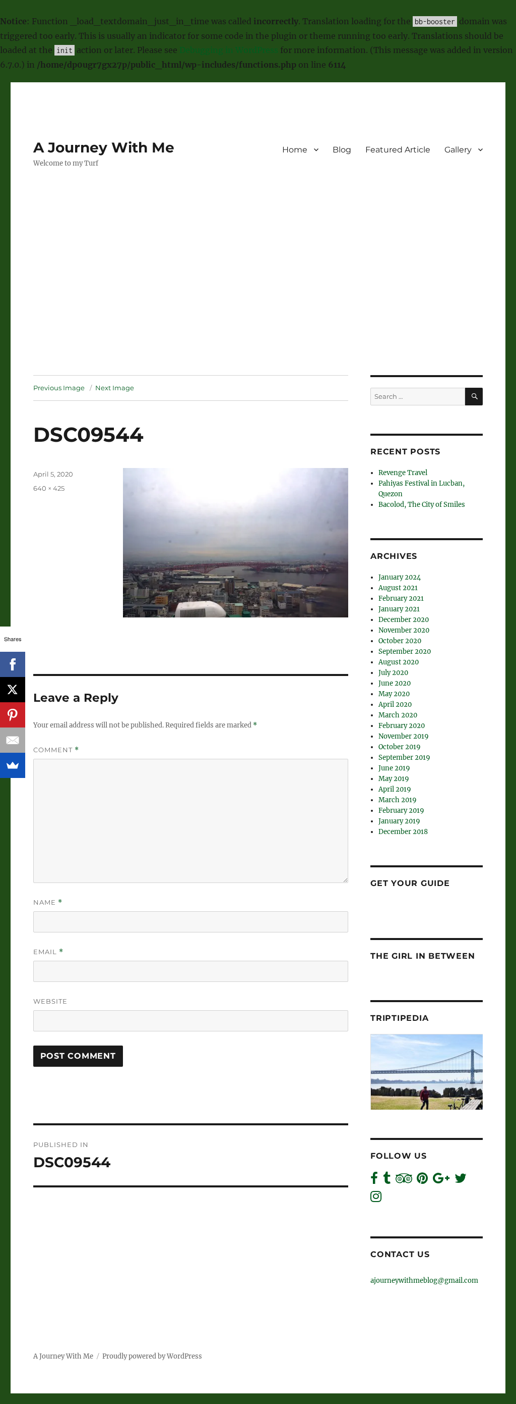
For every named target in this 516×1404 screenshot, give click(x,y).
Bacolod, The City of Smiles (421, 504)
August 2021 (398, 588)
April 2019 (394, 789)
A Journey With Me (103, 147)
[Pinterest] (12, 714)
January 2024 (399, 577)
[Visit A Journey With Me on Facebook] (374, 1180)
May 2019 (393, 778)
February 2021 (401, 598)
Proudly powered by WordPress (152, 1356)
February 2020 (401, 725)
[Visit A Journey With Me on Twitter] (461, 1180)
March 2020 (397, 715)
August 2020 (398, 662)
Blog (342, 149)
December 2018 (403, 831)
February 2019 (401, 810)
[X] (12, 689)
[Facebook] (12, 664)
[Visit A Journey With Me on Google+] (441, 1180)
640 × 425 (48, 488)
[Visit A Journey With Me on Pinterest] (422, 1180)
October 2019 (399, 747)
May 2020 (394, 694)
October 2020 (399, 641)
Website (50, 1001)
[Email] (12, 740)
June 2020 (394, 683)
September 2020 (404, 651)
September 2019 (404, 757)
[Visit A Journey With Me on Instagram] (375, 1198)
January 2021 (399, 609)
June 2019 (394, 768)
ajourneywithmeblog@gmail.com (424, 1280)
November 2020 (403, 630)
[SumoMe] (12, 765)
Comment (56, 750)
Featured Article (397, 149)
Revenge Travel (402, 473)
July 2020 (393, 672)
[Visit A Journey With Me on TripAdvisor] (404, 1180)
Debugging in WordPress (228, 50)
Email (48, 952)
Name (47, 902)
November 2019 (403, 736)
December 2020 (403, 619)
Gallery (458, 149)
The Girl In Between (422, 956)
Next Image (114, 388)
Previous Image (59, 388)
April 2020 (395, 704)
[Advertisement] (260, 300)
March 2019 (397, 800)
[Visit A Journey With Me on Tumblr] (387, 1180)
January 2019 (399, 821)
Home (294, 149)
